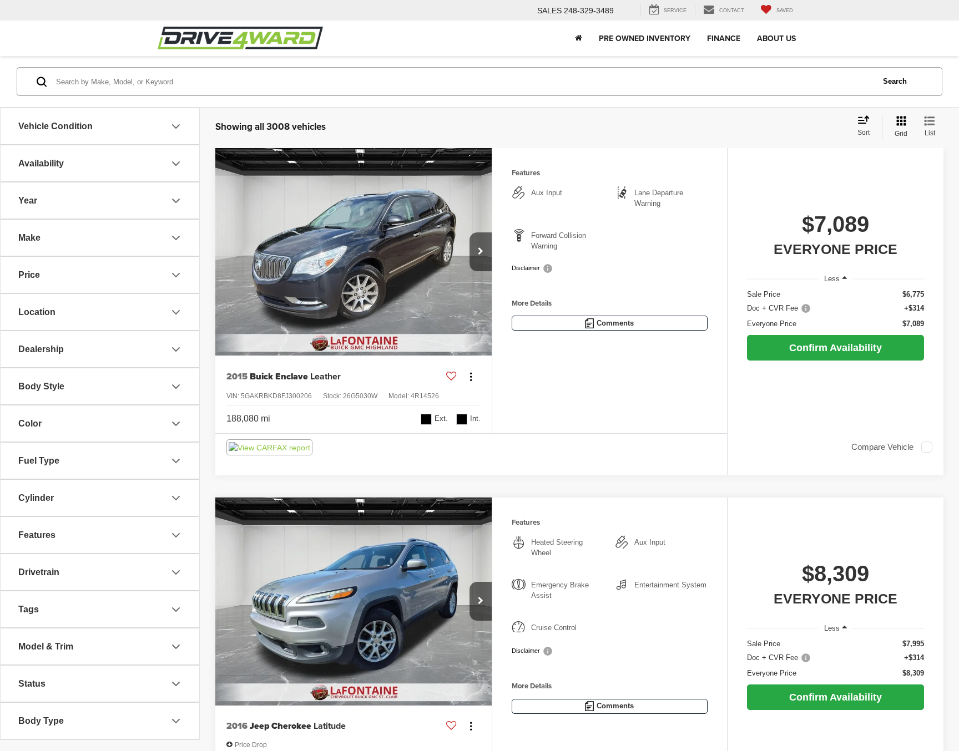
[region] (835, 309)
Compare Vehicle (882, 447)
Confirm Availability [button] (835, 347)
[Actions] (471, 376)
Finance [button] (723, 38)
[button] (481, 251)
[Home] (578, 38)
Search (895, 81)
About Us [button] (776, 38)
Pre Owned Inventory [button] (644, 38)
